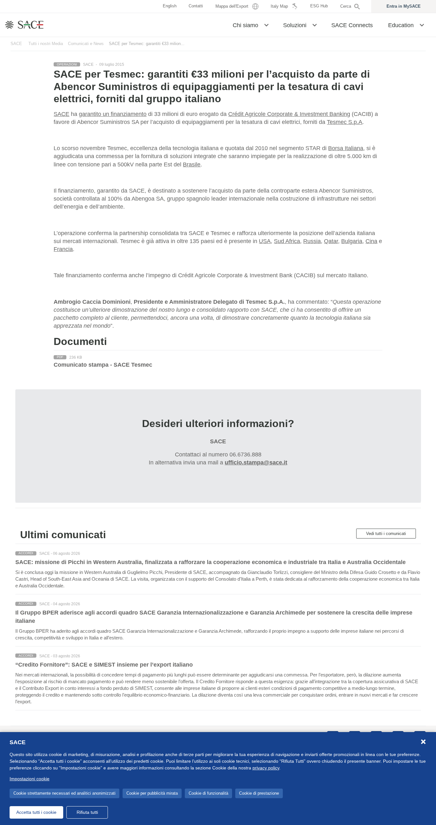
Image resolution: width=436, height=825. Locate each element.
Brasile (191, 164)
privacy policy (265, 767)
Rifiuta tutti (87, 812)
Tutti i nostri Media (45, 43)
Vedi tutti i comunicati (386, 533)
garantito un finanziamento (113, 114)
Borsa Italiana (345, 148)
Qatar (331, 241)
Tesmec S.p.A (344, 122)
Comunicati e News (86, 43)
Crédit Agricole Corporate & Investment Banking (289, 114)
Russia (312, 241)
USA (265, 241)
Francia (63, 249)
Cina (371, 241)
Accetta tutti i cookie (36, 812)
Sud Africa (287, 241)
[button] (266, 24)
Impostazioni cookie (29, 778)
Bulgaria (351, 241)
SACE (16, 43)
